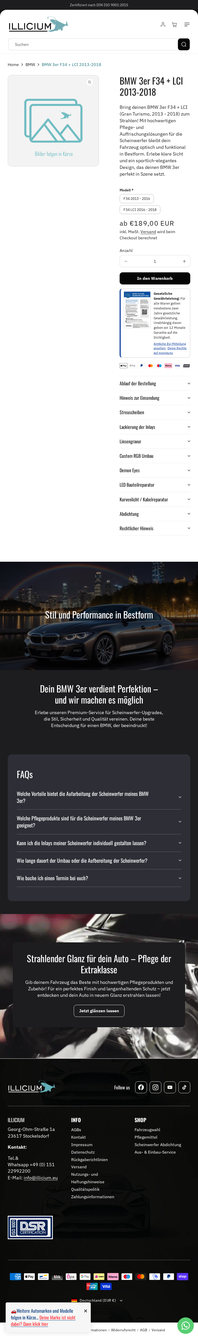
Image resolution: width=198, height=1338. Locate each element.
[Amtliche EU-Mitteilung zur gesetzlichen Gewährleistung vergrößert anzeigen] (137, 309)
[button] (186, 24)
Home (13, 64)
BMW (30, 64)
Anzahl (126, 250)
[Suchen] (184, 44)
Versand (148, 231)
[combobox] (99, 44)
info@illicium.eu (41, 1178)
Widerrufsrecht (123, 1330)
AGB (143, 1330)
